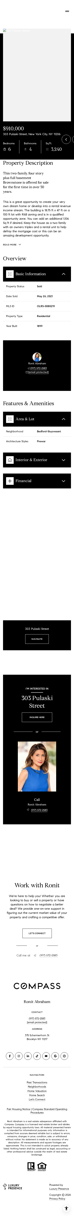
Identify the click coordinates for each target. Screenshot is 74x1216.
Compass (19, 1124)
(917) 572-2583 (38, 368)
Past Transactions (37, 1082)
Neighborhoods (37, 1086)
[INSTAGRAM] (19, 1056)
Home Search (37, 1095)
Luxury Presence (59, 1188)
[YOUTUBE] (46, 1056)
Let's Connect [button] (37, 1099)
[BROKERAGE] (64, 1056)
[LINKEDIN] (28, 1056)
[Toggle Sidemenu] (67, 11)
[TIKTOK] (37, 1056)
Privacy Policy (57, 1198)
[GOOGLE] (55, 1056)
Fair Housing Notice (18, 1109)
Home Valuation (37, 1091)
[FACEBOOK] (9, 1056)
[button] (37, 933)
